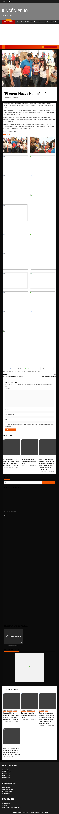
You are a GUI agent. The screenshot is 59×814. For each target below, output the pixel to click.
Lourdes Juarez (23, 371)
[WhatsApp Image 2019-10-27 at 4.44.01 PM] (19, 680)
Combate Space (6, 773)
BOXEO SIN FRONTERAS (10, 511)
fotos (4, 710)
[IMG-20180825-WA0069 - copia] (24, 681)
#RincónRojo (6, 134)
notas (10, 710)
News (8, 710)
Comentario (8, 388)
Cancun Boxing (6, 777)
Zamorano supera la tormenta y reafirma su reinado (28, 461)
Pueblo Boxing (6, 793)
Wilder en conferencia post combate (13, 375)
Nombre (7, 409)
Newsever (37, 812)
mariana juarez (30, 371)
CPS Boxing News (7, 772)
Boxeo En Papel (15, 371)
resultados (15, 710)
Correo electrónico (10, 414)
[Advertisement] (29, 34)
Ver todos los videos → (13, 645)
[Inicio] (3, 47)
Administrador (8, 97)
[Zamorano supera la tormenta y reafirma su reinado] (29, 447)
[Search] (40, 47)
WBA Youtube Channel (7, 775)
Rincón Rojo (37, 371)
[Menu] (6, 47)
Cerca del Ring (6, 770)
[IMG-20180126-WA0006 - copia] (34, 680)
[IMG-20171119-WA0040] (40, 681)
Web (6, 419)
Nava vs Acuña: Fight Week (49, 375)
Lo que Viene (9, 746)
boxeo (10, 371)
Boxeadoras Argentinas (8, 789)
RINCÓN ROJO (15, 10)
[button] (6, 47)
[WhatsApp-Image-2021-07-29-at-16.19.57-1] (29, 681)
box (7, 371)
